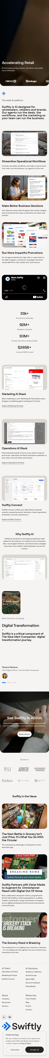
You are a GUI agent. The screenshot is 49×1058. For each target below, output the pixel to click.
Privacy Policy (25, 1043)
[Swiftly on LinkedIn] (4, 1017)
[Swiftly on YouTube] (10, 1017)
